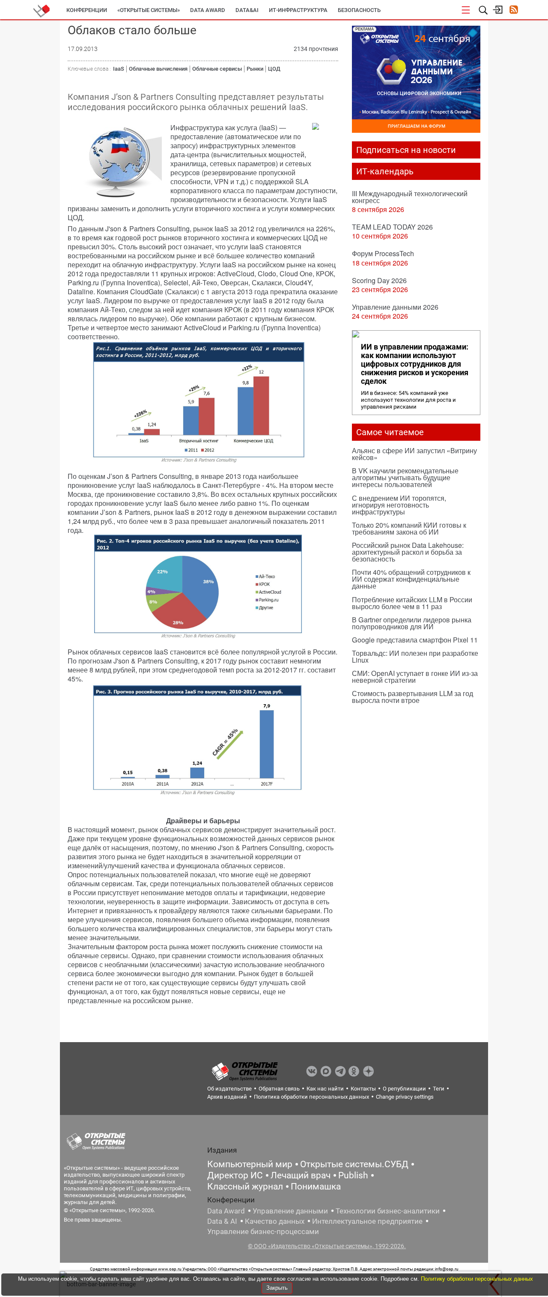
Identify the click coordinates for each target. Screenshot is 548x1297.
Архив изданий (227, 1097)
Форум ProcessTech (383, 253)
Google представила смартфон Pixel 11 (415, 640)
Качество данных (274, 1221)
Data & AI (222, 1221)
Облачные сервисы (217, 69)
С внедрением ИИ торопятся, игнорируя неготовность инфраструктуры (399, 505)
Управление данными (290, 1211)
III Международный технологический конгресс (410, 196)
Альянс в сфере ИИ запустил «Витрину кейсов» (414, 453)
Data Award (226, 1211)
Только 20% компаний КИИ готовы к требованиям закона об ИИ (409, 528)
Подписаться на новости (406, 150)
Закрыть (277, 1288)
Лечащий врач (301, 1175)
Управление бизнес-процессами (263, 1231)
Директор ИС (235, 1175)
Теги (438, 1088)
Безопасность (359, 10)
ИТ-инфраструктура (298, 10)
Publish (353, 1175)
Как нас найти (325, 1088)
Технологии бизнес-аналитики (388, 1211)
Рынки (255, 69)
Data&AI (247, 10)
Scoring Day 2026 (379, 280)
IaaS (118, 69)
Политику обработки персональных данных (477, 1279)
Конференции (86, 10)
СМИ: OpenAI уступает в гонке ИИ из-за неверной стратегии (415, 676)
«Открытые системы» (148, 10)
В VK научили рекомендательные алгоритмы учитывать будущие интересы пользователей (405, 477)
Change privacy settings (405, 1097)
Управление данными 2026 (395, 307)
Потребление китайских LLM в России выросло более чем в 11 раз (412, 603)
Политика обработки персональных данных (311, 1097)
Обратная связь (279, 1088)
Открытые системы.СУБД (354, 1164)
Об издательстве (229, 1088)
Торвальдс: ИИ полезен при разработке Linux (415, 656)
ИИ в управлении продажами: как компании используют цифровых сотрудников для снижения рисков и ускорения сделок (414, 364)
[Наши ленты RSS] (513, 10)
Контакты (363, 1088)
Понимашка (316, 1186)
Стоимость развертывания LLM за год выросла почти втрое (412, 696)
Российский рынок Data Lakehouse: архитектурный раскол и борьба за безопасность (408, 552)
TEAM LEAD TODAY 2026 (392, 227)
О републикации (404, 1088)
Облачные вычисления (158, 69)
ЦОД (274, 69)
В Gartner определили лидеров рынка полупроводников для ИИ (411, 623)
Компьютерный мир (249, 1164)
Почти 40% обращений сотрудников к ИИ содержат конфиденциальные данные (411, 579)
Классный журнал (245, 1186)
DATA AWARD (207, 10)
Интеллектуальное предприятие (367, 1221)
